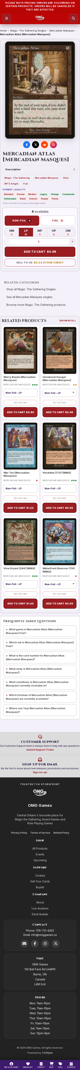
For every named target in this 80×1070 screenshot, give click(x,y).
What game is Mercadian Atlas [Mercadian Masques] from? (34, 631)
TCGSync (47, 1052)
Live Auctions (40, 908)
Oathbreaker (10, 199)
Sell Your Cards (40, 881)
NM (14, 232)
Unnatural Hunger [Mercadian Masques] (57, 378)
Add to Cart (40, 251)
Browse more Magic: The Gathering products (36, 304)
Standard (8, 194)
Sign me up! (40, 772)
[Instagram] (45, 944)
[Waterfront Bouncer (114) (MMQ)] (60, 542)
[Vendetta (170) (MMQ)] (60, 446)
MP (42, 232)
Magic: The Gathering (17, 178)
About (40, 902)
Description (13, 169)
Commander (68, 194)
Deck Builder (40, 914)
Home (3, 30)
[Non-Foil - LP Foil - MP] (60, 584)
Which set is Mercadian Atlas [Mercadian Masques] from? (40, 644)
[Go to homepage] (40, 18)
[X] (56, 944)
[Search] (73, 18)
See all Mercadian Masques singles (29, 297)
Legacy (43, 194)
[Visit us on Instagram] (53, 144)
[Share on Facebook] (26, 144)
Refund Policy (61, 832)
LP (28, 232)
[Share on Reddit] (44, 144)
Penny (55, 199)
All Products (40, 848)
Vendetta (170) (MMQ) (57, 472)
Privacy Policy (19, 832)
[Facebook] (35, 944)
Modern (32, 194)
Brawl (23, 199)
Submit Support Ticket (40, 749)
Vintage (55, 194)
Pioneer (21, 194)
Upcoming (40, 860)
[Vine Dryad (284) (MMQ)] (20, 542)
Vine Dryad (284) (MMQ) (19, 568)
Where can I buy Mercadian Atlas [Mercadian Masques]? (35, 710)
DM (70, 232)
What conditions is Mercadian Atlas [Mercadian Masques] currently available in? (37, 683)
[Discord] (24, 944)
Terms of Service (40, 832)
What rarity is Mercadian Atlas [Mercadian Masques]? (34, 670)
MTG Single (11, 183)
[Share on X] (35, 144)
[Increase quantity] (72, 242)
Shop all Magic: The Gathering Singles (31, 289)
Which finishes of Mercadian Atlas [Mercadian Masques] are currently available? (36, 696)
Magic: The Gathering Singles (28, 30)
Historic (33, 199)
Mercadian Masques (62, 30)
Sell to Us (40, 262)
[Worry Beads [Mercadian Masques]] (20, 350)
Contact (40, 875)
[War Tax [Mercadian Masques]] (20, 446)
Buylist (40, 887)
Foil (25, 183)
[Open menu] (6, 18)
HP (56, 232)
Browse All (68, 320)
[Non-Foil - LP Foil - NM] (60, 393)
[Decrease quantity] (8, 242)
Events (40, 854)
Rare (66, 178)
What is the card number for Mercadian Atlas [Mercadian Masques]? (35, 657)
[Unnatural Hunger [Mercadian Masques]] (60, 350)
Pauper (44, 199)
